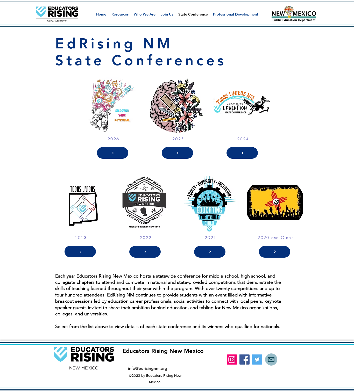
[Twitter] (257, 359)
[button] (120, 14)
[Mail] (271, 359)
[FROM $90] (242, 153)
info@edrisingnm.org (147, 368)
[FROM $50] (209, 252)
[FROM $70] (274, 252)
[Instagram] (232, 359)
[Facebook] (244, 359)
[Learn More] (112, 153)
